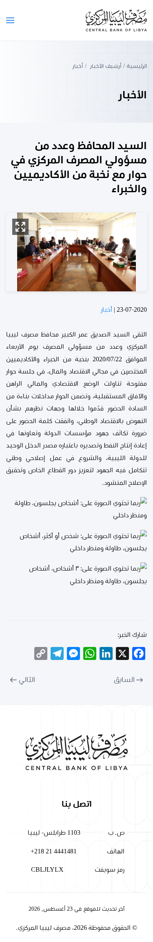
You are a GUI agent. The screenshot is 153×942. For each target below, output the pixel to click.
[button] (10, 20)
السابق (124, 680)
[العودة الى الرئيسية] (116, 20)
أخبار (106, 309)
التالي (27, 680)
